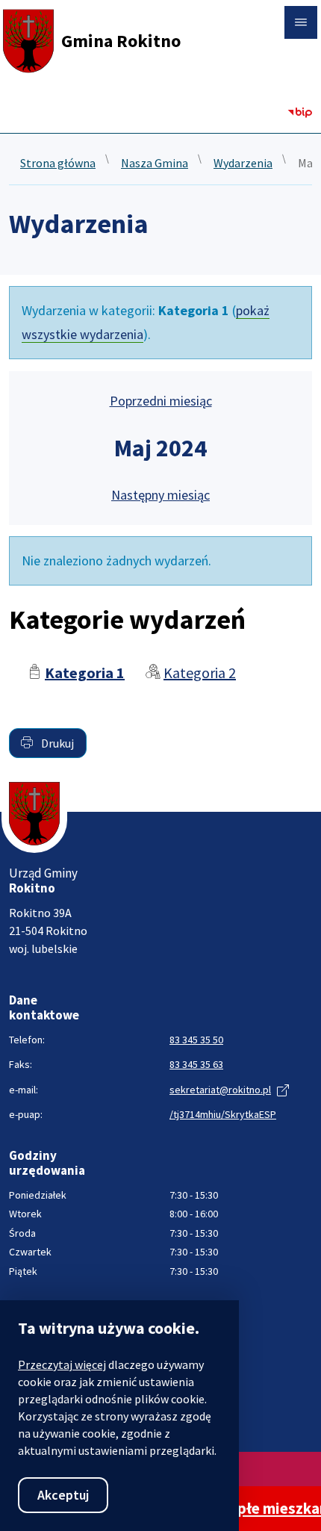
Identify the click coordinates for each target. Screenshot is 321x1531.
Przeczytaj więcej (62, 1364)
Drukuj (56, 743)
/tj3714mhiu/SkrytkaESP (222, 1114)
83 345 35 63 (196, 1064)
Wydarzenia (243, 163)
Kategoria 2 (199, 672)
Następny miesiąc (160, 494)
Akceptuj (63, 1494)
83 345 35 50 (196, 1039)
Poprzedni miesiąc (161, 400)
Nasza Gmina (154, 163)
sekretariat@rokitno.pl (220, 1089)
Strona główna (58, 163)
